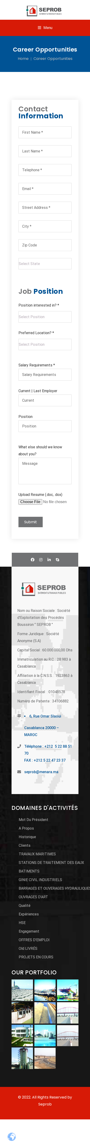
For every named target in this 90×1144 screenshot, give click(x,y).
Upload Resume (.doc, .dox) (40, 494)
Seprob (45, 1104)
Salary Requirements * (36, 365)
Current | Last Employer (37, 391)
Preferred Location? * (36, 333)
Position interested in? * (38, 305)
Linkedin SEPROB (49, 559)
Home (23, 58)
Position (25, 416)
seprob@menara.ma (41, 772)
